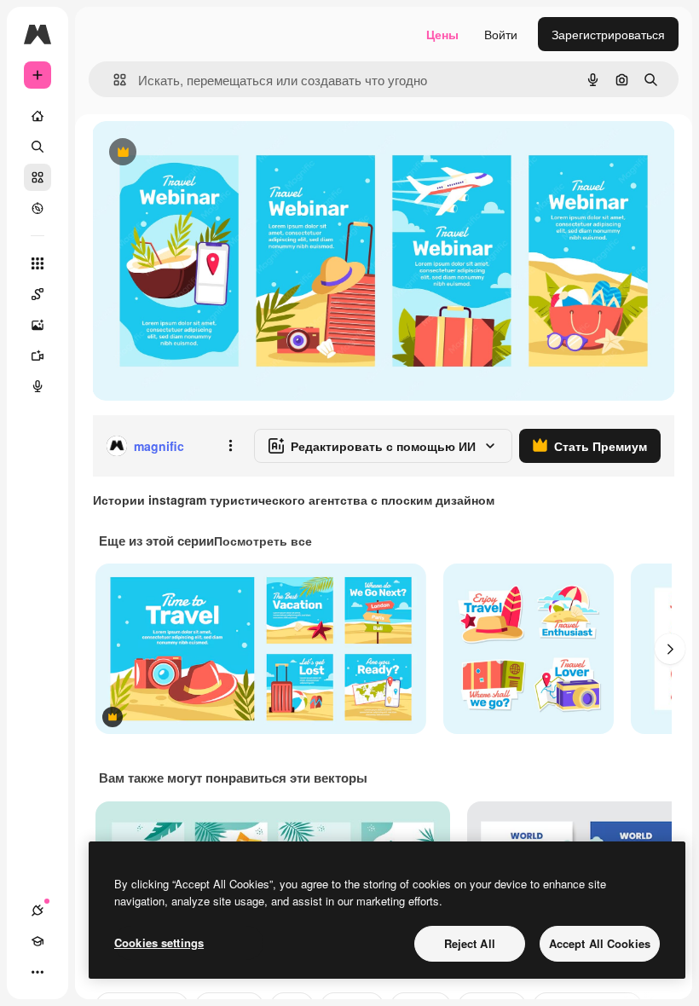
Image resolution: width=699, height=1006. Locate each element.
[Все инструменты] (37, 263)
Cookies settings (159, 942)
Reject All (469, 943)
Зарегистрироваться (608, 34)
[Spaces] (37, 294)
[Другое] (37, 972)
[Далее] (670, 649)
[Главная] (37, 116)
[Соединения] (37, 910)
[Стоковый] (37, 177)
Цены (442, 34)
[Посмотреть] (37, 208)
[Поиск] (37, 146)
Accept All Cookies (599, 943)
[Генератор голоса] (37, 386)
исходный (206, 153)
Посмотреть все (263, 540)
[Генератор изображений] (37, 324)
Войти (500, 34)
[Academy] (37, 941)
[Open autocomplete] (113, 79)
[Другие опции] (230, 446)
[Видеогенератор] (37, 355)
